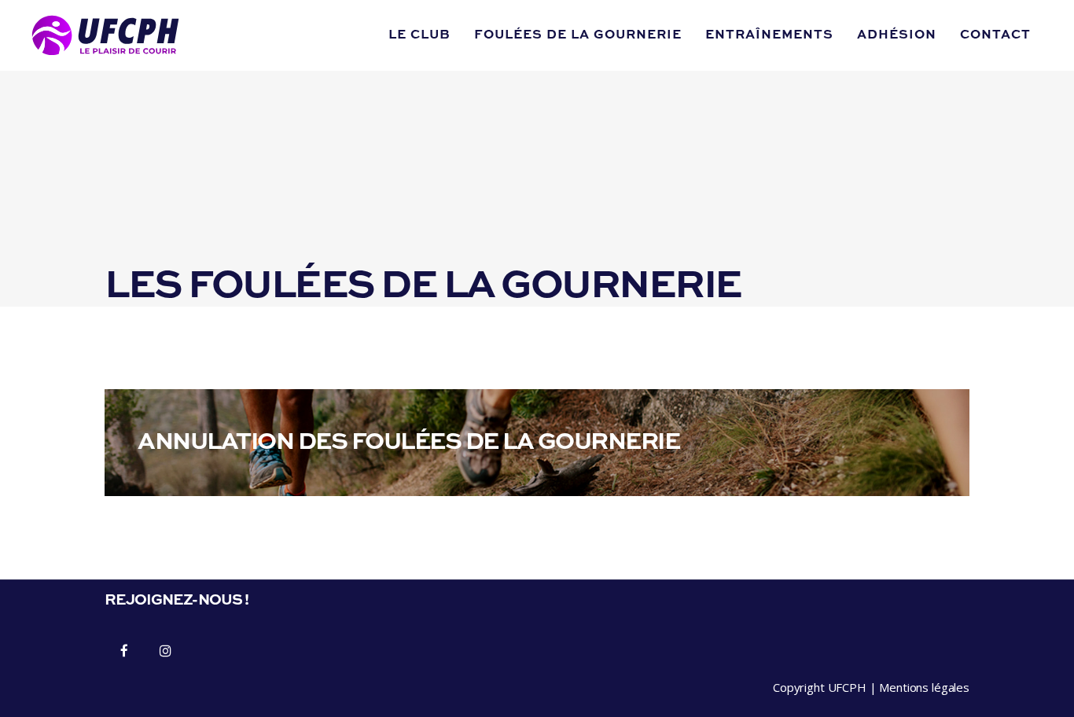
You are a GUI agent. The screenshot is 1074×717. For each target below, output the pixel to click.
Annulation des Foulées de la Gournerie (408, 442)
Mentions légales (924, 687)
